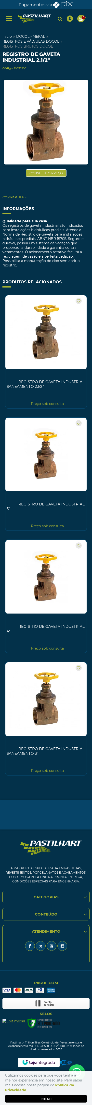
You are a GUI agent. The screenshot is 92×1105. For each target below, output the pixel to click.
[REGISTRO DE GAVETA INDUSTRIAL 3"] (46, 474)
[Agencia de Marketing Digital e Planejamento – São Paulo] (66, 1063)
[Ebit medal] (13, 1021)
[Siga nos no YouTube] (51, 946)
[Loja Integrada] (39, 1062)
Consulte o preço (46, 173)
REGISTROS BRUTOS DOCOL (27, 46)
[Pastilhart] (34, 18)
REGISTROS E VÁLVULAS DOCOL (30, 41)
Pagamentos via (35, 4)
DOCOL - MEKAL (30, 36)
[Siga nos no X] (41, 946)
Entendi (46, 1099)
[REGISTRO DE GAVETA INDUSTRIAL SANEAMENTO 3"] (46, 718)
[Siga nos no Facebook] (30, 946)
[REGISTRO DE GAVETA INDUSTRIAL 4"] (46, 596)
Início (7, 36)
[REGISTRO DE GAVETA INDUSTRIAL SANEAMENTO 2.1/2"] (46, 351)
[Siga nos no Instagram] (62, 946)
